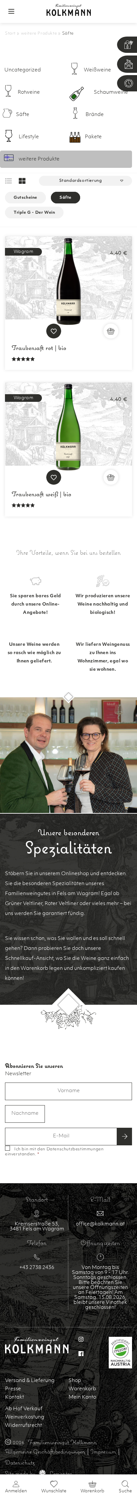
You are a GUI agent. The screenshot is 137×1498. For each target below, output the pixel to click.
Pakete (93, 137)
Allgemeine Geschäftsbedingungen (45, 1451)
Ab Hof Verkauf (24, 1409)
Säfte (22, 114)
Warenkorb (82, 1389)
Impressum (103, 1451)
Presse (13, 1389)
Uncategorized (22, 70)
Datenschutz (20, 1462)
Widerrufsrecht (23, 1425)
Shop (74, 1380)
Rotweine (29, 92)
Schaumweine (111, 92)
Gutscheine (25, 197)
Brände (94, 114)
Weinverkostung (24, 1417)
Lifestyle (29, 137)
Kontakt (14, 1397)
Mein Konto (82, 1397)
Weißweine (97, 70)
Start (10, 34)
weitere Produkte (39, 34)
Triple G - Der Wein (34, 212)
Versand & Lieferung (30, 1380)
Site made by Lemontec (38, 1473)
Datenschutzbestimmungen (75, 1149)
